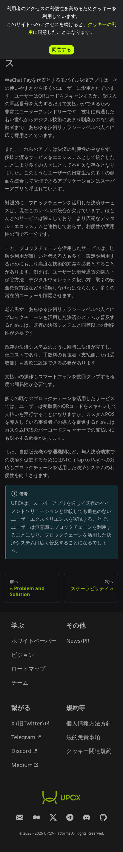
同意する (61, 49)
